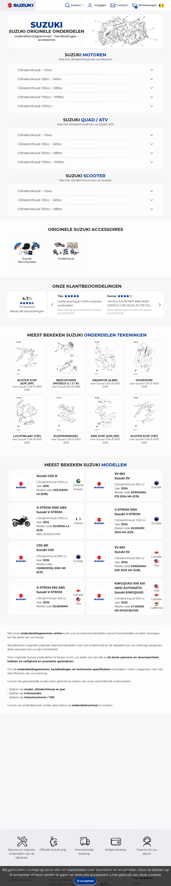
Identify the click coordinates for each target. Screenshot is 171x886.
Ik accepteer (85, 881)
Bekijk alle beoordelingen (27, 311)
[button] (85, 70)
